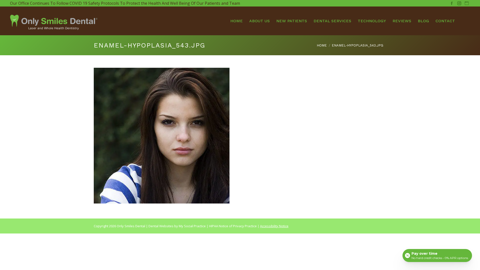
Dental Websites (161, 226)
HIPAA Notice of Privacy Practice (233, 226)
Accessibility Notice (274, 226)
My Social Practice (192, 226)
